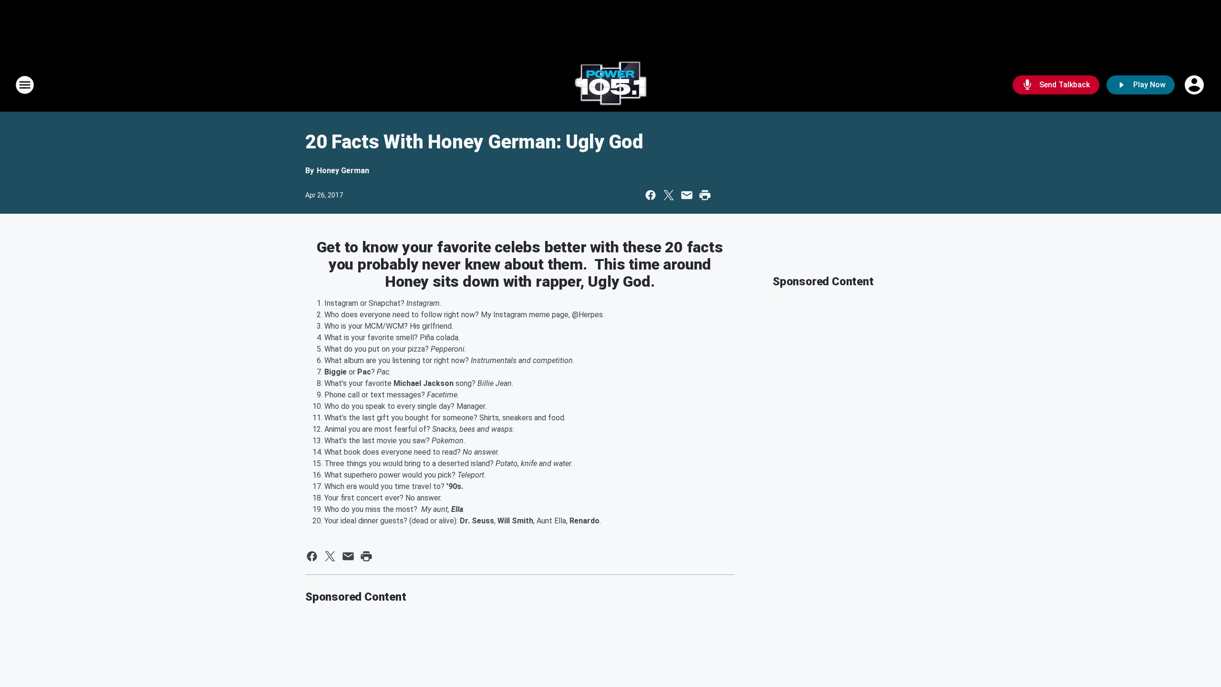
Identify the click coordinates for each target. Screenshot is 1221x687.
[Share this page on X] (668, 195)
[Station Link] (610, 85)
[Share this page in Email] (686, 195)
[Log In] (1195, 84)
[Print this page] (705, 195)
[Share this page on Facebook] (650, 195)
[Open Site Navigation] (24, 84)
